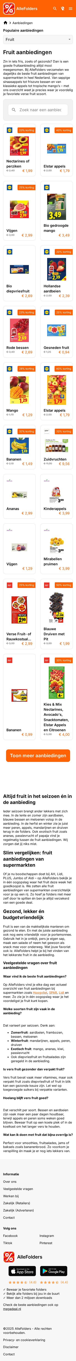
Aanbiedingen (22, 23)
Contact (9, 1217)
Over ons (9, 1182)
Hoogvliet (40, 993)
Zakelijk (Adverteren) (18, 1210)
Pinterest (46, 1243)
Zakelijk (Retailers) (16, 1203)
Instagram (47, 1236)
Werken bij (11, 1196)
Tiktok (7, 1243)
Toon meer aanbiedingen (38, 755)
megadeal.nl (12, 1309)
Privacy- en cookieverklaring (24, 1340)
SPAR (53, 993)
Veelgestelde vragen (18, 1189)
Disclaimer (11, 1347)
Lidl (62, 993)
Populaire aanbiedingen (23, 30)
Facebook (10, 1236)
